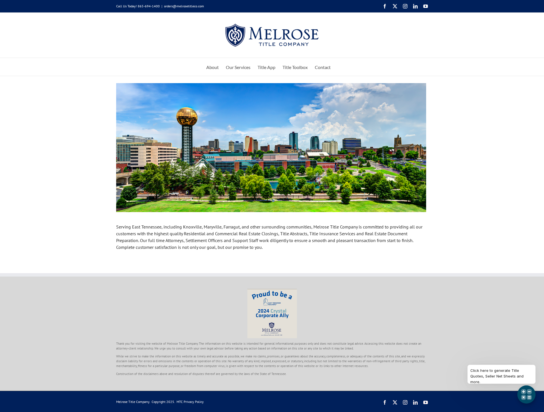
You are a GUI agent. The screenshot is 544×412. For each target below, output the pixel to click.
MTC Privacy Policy (190, 402)
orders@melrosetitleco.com (184, 6)
